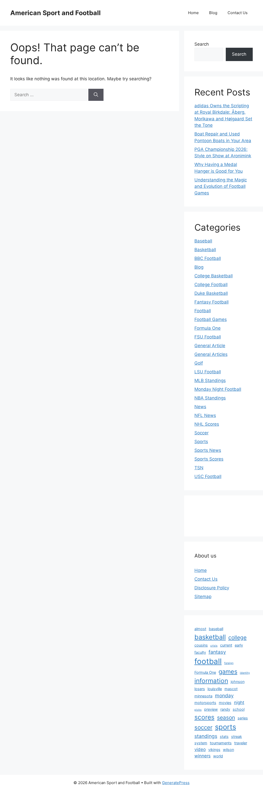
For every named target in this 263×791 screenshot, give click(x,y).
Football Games (210, 319)
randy (225, 709)
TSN (198, 467)
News (200, 406)
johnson (238, 681)
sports (225, 727)
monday (224, 695)
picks (198, 709)
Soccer (201, 432)
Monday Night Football (217, 389)
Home (193, 12)
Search (201, 44)
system (200, 743)
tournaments (221, 743)
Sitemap (202, 596)
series (243, 718)
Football (202, 310)
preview (211, 709)
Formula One (207, 328)
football (208, 661)
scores (204, 717)
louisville (215, 689)
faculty (200, 652)
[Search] (96, 95)
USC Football (207, 476)
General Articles (211, 354)
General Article (209, 345)
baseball (216, 629)
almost (200, 629)
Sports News (207, 450)
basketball (210, 637)
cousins (201, 645)
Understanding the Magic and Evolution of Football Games (220, 186)
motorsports (205, 702)
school (239, 709)
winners (202, 755)
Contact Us (238, 12)
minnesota (203, 696)
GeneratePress (176, 782)
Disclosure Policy (211, 587)
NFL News (205, 415)
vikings (214, 749)
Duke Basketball (211, 293)
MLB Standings (210, 380)
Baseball (203, 240)
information (211, 681)
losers (199, 689)
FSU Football (207, 336)
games (228, 671)
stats (224, 736)
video (200, 749)
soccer (203, 727)
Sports (201, 441)
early (239, 645)
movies (225, 702)
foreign (228, 663)
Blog (213, 12)
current (226, 645)
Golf (198, 363)
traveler (240, 743)
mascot (231, 689)
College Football (211, 284)
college (237, 637)
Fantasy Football (211, 302)
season (226, 717)
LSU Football (207, 371)
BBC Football (207, 258)
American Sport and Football (55, 13)
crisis (214, 645)
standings (205, 736)
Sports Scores (208, 459)
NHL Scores (206, 424)
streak (236, 736)
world (218, 756)
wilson (228, 749)
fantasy (217, 652)
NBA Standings (210, 398)
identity (245, 673)
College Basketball (213, 275)
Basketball (205, 249)
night (239, 702)
